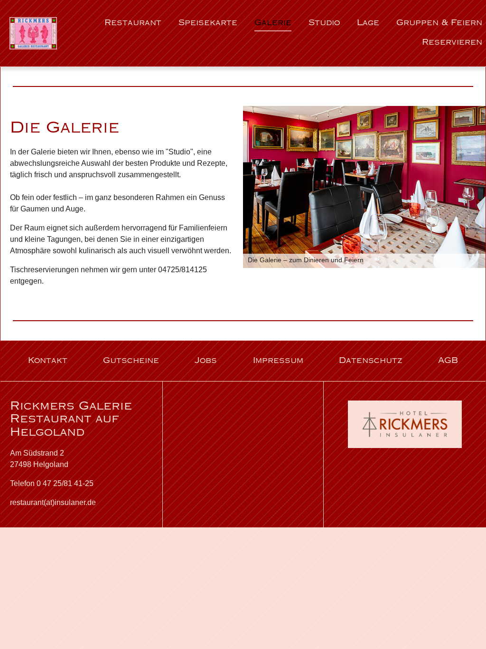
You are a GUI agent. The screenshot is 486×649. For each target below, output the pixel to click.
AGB (448, 361)
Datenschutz (370, 361)
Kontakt (47, 361)
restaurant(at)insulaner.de (53, 502)
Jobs (206, 361)
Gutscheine (131, 361)
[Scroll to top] (465, 628)
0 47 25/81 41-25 (65, 483)
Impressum (278, 361)
